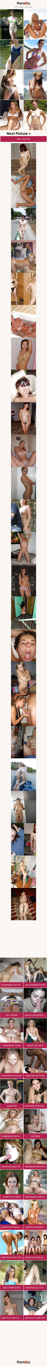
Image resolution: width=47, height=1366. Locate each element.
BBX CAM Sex (23, 139)
